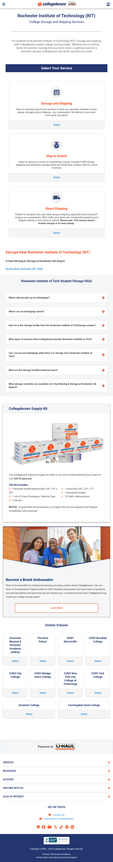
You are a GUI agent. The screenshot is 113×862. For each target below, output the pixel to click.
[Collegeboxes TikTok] (62, 827)
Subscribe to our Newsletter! (58, 818)
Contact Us (58, 815)
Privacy (46, 854)
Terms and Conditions (60, 854)
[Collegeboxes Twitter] (57, 827)
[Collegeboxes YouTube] (50, 827)
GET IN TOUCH (56, 807)
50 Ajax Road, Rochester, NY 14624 (24, 268)
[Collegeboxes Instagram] (39, 827)
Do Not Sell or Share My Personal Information (56, 857)
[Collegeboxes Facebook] (44, 827)
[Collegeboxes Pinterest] (68, 827)
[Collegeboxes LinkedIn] (73, 827)
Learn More (56, 608)
